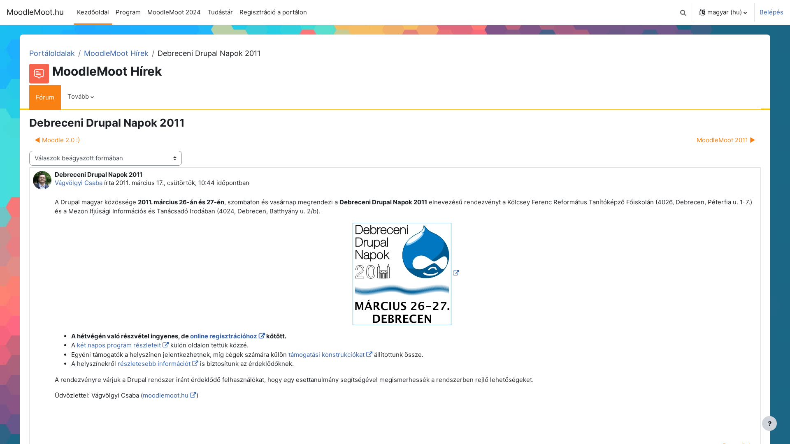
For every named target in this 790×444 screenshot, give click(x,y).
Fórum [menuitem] (45, 97)
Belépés (771, 12)
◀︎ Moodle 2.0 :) (57, 140)
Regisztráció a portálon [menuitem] (273, 12)
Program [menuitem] (128, 12)
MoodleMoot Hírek (116, 53)
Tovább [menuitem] (78, 96)
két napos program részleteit (119, 345)
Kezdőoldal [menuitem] (93, 12)
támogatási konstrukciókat (326, 354)
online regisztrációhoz (223, 336)
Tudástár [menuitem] (220, 12)
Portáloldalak (52, 53)
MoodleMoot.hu (35, 12)
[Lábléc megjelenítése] (769, 423)
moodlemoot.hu (165, 395)
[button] (683, 12)
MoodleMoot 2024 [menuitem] (174, 12)
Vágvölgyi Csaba (78, 183)
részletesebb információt (154, 364)
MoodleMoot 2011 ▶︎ (726, 140)
